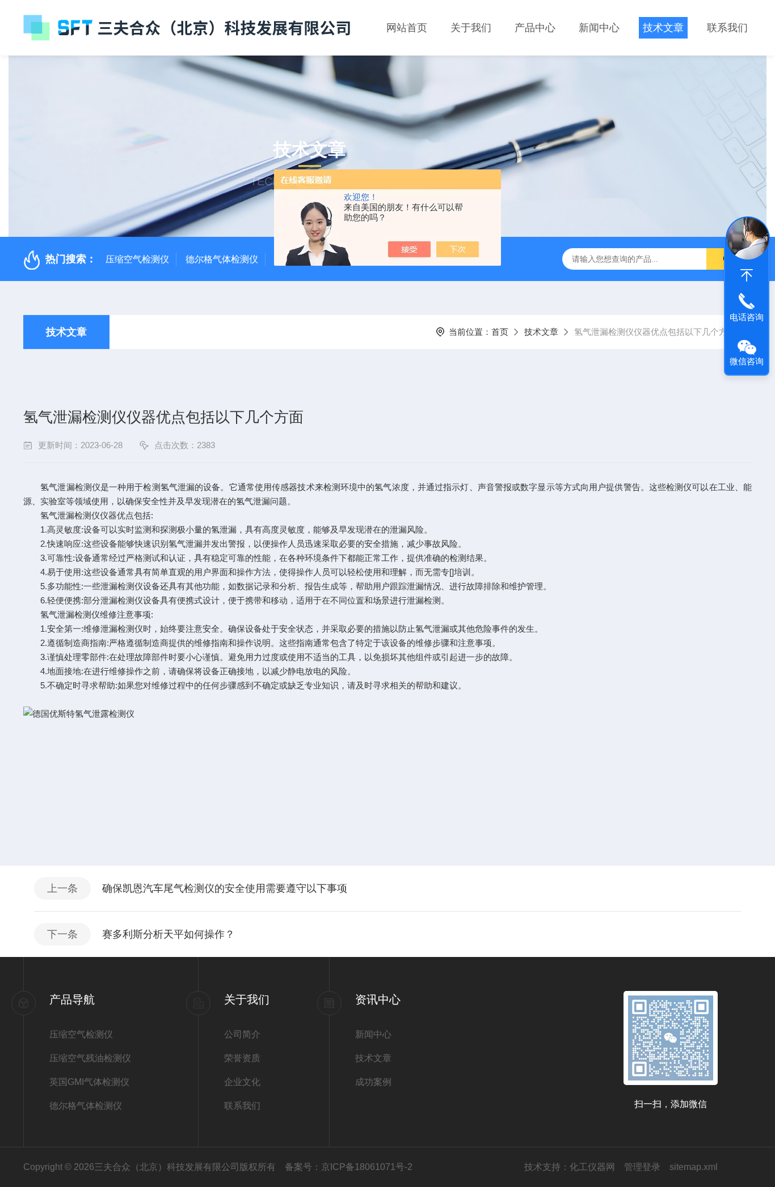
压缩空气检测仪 (137, 259)
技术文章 (663, 27)
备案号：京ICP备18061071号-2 (348, 1167)
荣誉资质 (242, 1058)
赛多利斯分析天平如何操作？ (168, 934)
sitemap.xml (693, 1167)
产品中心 (535, 27)
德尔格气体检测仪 (222, 259)
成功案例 (373, 1082)
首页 (499, 332)
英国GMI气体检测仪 (89, 1082)
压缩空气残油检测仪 (90, 1058)
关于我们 (470, 27)
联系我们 (727, 27)
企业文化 (242, 1082)
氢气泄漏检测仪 (70, 614)
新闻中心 (599, 27)
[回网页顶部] (746, 275)
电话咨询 (747, 317)
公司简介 (242, 1034)
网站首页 (406, 27)
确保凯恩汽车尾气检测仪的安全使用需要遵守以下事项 (224, 888)
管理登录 (642, 1167)
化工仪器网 (592, 1167)
